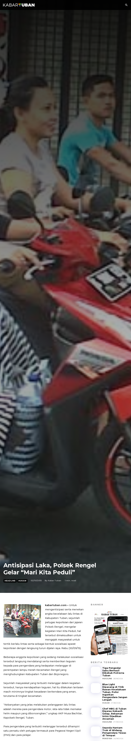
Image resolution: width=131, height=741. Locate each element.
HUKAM (22, 581)
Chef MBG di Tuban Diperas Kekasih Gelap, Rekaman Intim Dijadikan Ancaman (114, 713)
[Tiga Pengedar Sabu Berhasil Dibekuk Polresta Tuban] (96, 672)
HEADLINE (10, 581)
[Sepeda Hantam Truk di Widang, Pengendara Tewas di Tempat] (96, 731)
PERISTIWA (107, 738)
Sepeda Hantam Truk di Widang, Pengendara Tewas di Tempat (114, 731)
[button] (126, 5)
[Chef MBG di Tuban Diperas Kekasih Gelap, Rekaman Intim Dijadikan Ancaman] (96, 712)
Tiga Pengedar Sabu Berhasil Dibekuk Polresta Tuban (113, 672)
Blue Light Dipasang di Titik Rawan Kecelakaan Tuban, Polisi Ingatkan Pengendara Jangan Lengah (114, 692)
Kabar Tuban (54, 580)
